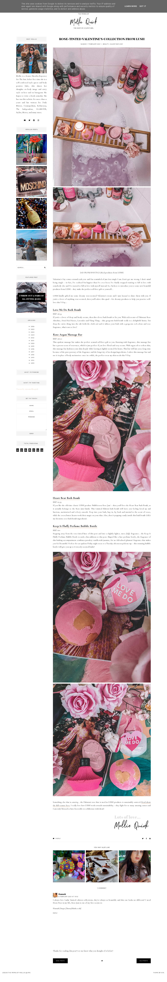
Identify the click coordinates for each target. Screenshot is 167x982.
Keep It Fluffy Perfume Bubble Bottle (75, 526)
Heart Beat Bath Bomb (66, 498)
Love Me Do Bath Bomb (67, 309)
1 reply (57, 838)
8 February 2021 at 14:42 (68, 896)
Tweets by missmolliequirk (27, 389)
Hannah (62, 894)
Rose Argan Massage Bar (67, 334)
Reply (55, 913)
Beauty (106, 44)
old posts (144, 961)
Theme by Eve (158, 972)
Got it (142, 6)
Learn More (131, 6)
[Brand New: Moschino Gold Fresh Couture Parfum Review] (31, 228)
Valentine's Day (116, 44)
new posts (60, 961)
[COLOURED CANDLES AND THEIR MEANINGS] (31, 164)
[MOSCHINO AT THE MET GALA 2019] (31, 196)
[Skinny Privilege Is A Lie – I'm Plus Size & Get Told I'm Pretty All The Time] (31, 260)
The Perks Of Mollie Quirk (19, 972)
